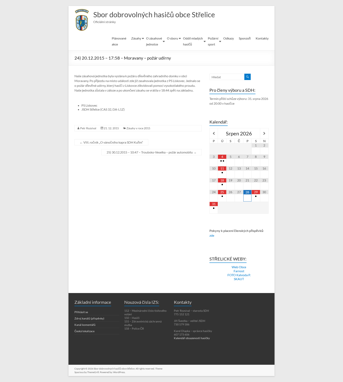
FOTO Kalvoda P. (239, 275)
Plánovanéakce (119, 41)
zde (211, 235)
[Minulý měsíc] (214, 133)
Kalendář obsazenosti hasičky (192, 338)
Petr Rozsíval (88, 128)
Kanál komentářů (84, 324)
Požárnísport (213, 41)
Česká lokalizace (84, 331)
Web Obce (239, 267)
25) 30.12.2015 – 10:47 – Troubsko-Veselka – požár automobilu (152, 152)
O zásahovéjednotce (154, 41)
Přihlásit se (81, 312)
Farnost (239, 271)
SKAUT (239, 279)
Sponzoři (245, 38)
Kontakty (262, 38)
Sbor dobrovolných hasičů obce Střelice (154, 14)
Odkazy (228, 38)
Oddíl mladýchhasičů (193, 41)
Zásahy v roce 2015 (138, 128)
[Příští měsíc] (264, 133)
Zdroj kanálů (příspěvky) (89, 318)
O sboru (172, 38)
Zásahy (136, 38)
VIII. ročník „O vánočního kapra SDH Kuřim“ (111, 142)
